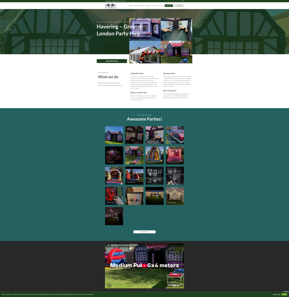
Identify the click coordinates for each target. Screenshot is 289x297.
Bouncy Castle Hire (138, 5)
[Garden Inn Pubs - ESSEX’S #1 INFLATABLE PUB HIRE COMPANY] (110, 5)
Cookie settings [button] (276, 294)
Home (130, 5)
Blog (162, 5)
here (151, 97)
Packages (147, 5)
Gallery (153, 5)
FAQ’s (158, 5)
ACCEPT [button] (284, 294)
